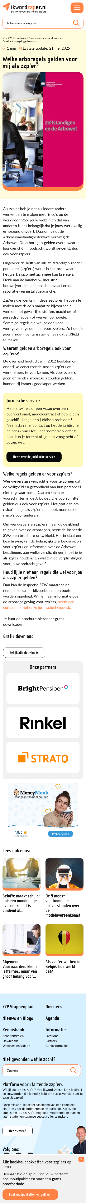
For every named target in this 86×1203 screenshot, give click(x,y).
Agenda (52, 1018)
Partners (51, 1040)
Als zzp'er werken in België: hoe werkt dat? (63, 966)
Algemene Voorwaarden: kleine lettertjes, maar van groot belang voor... (20, 969)
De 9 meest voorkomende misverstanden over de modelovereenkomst (63, 905)
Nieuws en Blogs (18, 1018)
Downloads (10, 1040)
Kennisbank (13, 1030)
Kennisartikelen (13, 1035)
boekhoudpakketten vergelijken (30, 1195)
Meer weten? (17, 1131)
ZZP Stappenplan (18, 1007)
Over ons (52, 1035)
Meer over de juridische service (34, 457)
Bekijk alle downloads (24, 653)
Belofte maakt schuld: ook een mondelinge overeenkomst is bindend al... (21, 903)
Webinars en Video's (16, 1045)
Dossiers (54, 1007)
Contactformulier (57, 1045)
